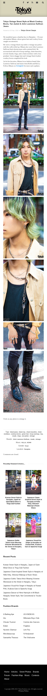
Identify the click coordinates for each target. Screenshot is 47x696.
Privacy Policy (23, 691)
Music (27, 675)
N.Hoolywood (28, 634)
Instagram (20, 66)
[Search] (43, 2)
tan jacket (25, 436)
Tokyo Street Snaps (28, 30)
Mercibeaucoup (9, 634)
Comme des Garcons (32, 622)
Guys (27, 446)
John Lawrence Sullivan (21, 439)
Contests (35, 675)
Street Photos (25, 672)
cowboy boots (16, 434)
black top (22, 432)
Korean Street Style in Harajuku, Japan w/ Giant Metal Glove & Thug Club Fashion (13, 501)
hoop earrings (34, 434)
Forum (7, 675)
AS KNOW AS (29, 614)
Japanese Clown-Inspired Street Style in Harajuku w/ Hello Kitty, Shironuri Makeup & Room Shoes (33, 503)
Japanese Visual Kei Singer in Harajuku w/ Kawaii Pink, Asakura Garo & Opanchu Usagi (33, 544)
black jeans (14, 432)
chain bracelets (31, 432)
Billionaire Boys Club (31, 618)
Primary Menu (8, 669)
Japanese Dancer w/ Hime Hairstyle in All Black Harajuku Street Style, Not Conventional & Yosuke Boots (22, 596)
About (6, 679)
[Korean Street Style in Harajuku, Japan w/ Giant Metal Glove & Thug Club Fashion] (13, 482)
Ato (4, 618)
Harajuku (27, 449)
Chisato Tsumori (9, 622)
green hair (25, 434)
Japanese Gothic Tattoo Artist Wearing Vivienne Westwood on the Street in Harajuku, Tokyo (13, 545)
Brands (36, 672)
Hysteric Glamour (9, 630)
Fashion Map (17, 675)
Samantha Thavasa (10, 638)
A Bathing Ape (8, 614)
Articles (14, 672)
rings (19, 436)
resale (14, 436)
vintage (32, 436)
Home (6, 672)
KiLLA (24, 442)
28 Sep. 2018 (14, 30)
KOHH (29, 442)
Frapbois (27, 626)
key (41, 434)
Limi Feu (27, 630)
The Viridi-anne (29, 638)
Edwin (5, 626)
